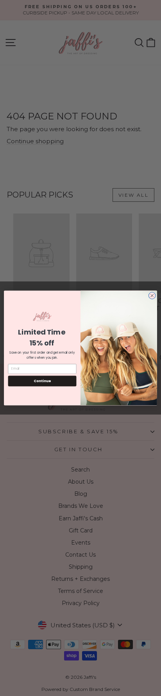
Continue (42, 380)
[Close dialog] (152, 295)
